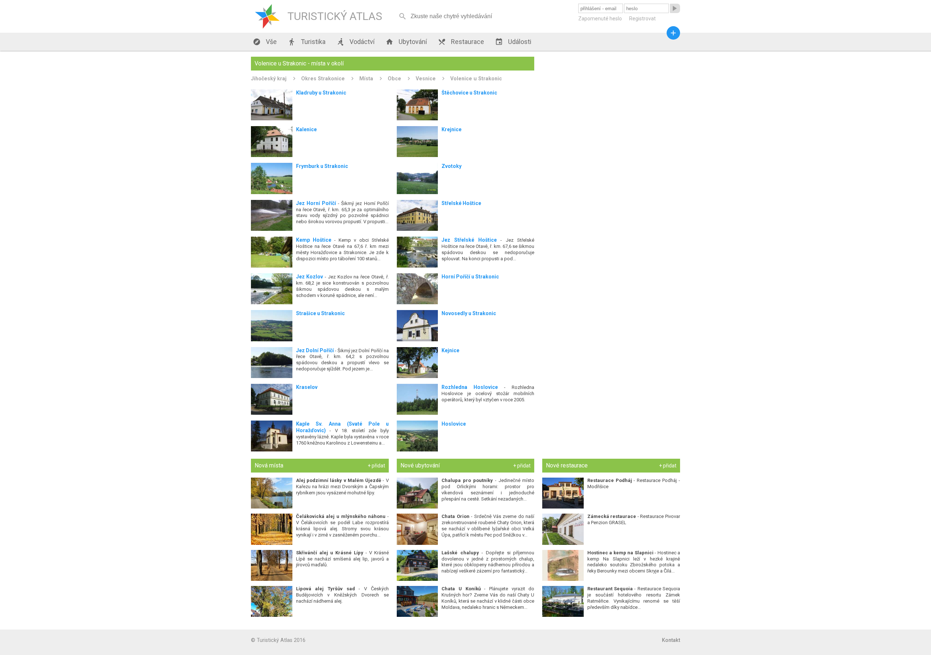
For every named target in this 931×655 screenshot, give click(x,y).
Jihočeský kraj (269, 78)
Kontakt (671, 640)
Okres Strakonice (323, 78)
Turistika (306, 42)
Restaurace (461, 42)
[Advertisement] (611, 107)
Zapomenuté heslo (600, 18)
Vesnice (426, 78)
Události (513, 42)
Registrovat (642, 18)
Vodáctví (355, 42)
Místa (366, 78)
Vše (265, 42)
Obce (394, 78)
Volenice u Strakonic (476, 78)
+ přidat (376, 466)
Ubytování (406, 42)
